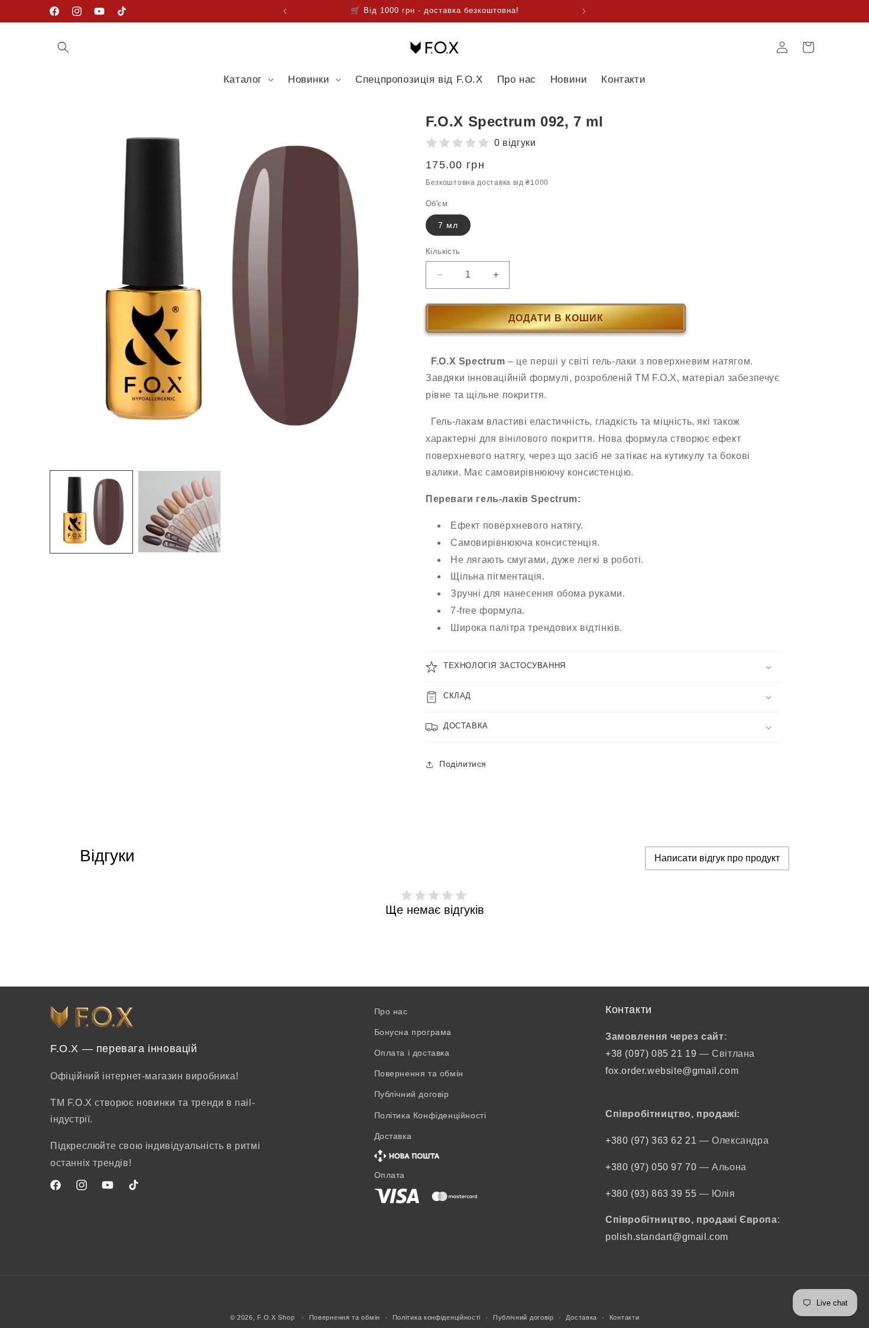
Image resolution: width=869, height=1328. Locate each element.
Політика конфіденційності (437, 1317)
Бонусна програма (413, 1032)
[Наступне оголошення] (584, 11)
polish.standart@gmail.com (666, 1237)
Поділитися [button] (463, 764)
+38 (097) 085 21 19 (650, 1054)
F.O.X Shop (275, 1317)
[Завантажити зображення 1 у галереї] (91, 512)
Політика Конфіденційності (430, 1115)
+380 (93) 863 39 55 (652, 1194)
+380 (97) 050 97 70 (652, 1167)
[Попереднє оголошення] (285, 11)
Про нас (391, 1011)
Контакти (624, 1317)
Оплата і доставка (412, 1052)
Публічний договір (411, 1094)
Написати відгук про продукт (717, 858)
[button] (63, 47)
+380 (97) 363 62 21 (652, 1140)
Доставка (581, 1317)
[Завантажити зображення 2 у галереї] (179, 512)
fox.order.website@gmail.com (671, 1071)
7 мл (448, 225)
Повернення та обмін (418, 1073)
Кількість (443, 251)
